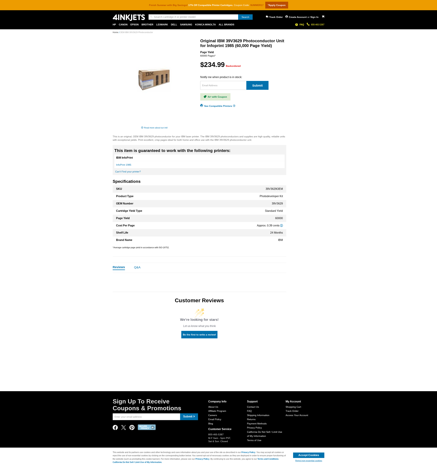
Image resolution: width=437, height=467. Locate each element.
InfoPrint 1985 (123, 164)
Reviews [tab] (119, 267)
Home (116, 32)
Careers (212, 415)
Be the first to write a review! (199, 334)
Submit (257, 85)
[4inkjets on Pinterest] (132, 428)
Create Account (298, 17)
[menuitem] (114, 24)
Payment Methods (257, 423)
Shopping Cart (293, 406)
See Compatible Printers (218, 105)
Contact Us (253, 406)
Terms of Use (254, 440)
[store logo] (129, 17)
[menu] (218, 24)
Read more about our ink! (156, 128)
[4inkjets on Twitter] (123, 428)
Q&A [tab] (137, 267)
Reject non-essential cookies (308, 461)
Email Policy (214, 419)
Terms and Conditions (268, 459)
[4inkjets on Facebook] (115, 428)
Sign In (314, 17)
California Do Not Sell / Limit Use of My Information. (137, 462)
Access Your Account (297, 415)
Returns (251, 419)
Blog (210, 423)
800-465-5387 (317, 24)
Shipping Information (258, 415)
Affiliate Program (217, 411)
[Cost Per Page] (281, 225)
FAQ (302, 24)
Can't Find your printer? (128, 171)
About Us (213, 406)
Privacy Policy (254, 427)
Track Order (276, 17)
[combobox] (201, 17)
